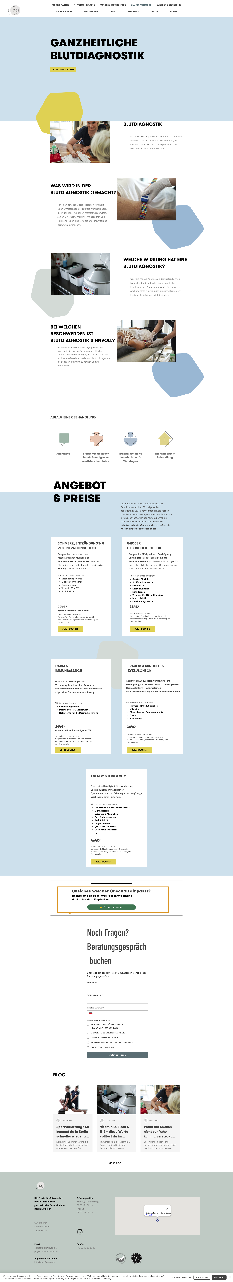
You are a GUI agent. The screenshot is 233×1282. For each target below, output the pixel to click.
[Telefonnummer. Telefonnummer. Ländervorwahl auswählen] (91, 1013)
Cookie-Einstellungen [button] (181, 1277)
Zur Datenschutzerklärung (99, 1279)
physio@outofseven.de (46, 1251)
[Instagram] (80, 1232)
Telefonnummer (95, 1008)
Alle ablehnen (202, 1277)
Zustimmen (219, 1277)
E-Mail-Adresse (95, 995)
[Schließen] (229, 1277)
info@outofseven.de (44, 1262)
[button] (169, 5)
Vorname (92, 983)
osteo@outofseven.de (45, 1247)
